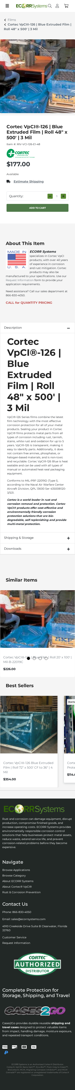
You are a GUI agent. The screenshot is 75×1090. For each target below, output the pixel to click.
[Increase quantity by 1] (63, 196)
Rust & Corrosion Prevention (21, 892)
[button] (66, 6)
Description (13, 327)
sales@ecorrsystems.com (28, 919)
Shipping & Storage (19, 538)
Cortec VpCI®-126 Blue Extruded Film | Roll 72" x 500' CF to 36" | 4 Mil (28, 767)
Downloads (12, 548)
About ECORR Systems (17, 881)
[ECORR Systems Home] (37, 809)
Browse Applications (16, 870)
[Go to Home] (28, 5)
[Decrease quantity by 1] (50, 196)
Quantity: (16, 196)
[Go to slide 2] (34, 658)
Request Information (20, 280)
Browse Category (14, 875)
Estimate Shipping (29, 181)
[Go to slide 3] (40, 658)
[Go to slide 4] (46, 658)
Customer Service (14, 937)
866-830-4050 (21, 912)
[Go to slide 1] (28, 658)
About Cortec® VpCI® (17, 886)
